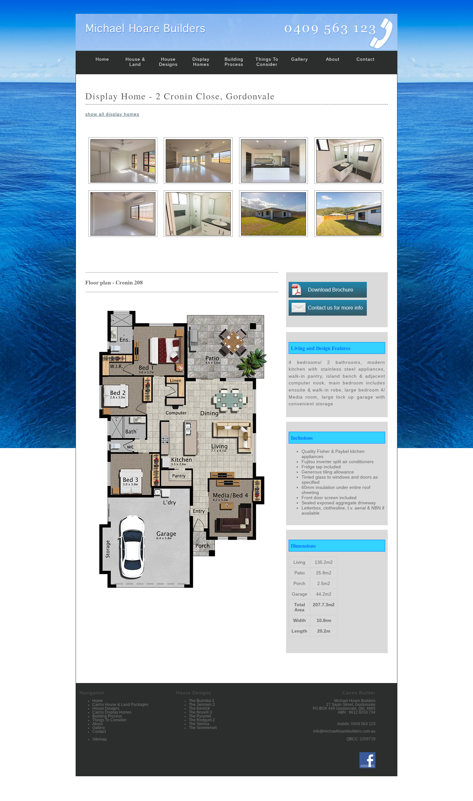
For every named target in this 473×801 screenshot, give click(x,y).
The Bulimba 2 (201, 701)
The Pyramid (200, 716)
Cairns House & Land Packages (120, 704)
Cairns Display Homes (112, 712)
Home (102, 59)
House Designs (168, 62)
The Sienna (199, 724)
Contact (366, 59)
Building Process (234, 62)
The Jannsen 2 (202, 704)
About (332, 59)
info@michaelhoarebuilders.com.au (344, 731)
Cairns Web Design (376, 795)
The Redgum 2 (202, 720)
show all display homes (112, 114)
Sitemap (99, 739)
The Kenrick (199, 708)
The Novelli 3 (200, 712)
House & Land (135, 62)
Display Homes (200, 62)
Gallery (299, 59)
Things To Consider (266, 62)
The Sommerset (203, 728)
